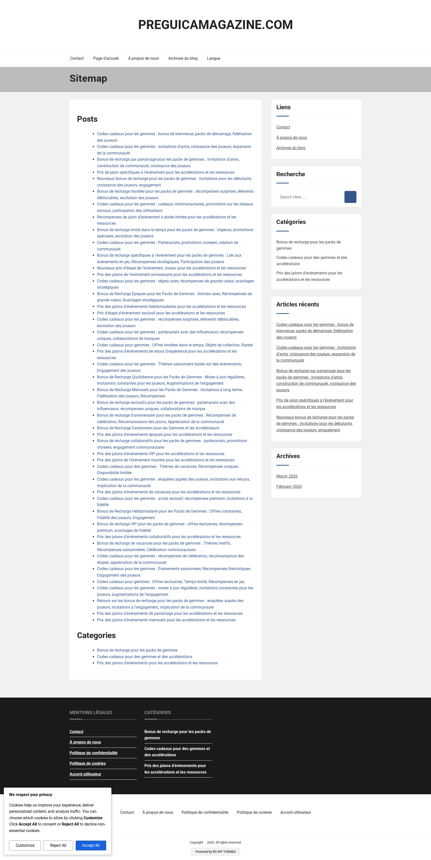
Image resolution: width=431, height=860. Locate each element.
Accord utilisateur (85, 774)
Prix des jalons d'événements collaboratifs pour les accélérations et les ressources (169, 536)
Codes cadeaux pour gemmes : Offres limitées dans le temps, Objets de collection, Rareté (175, 345)
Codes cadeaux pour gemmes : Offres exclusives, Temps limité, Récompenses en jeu (171, 581)
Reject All (58, 845)
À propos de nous (143, 58)
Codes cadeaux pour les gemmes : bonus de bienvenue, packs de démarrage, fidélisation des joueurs (315, 331)
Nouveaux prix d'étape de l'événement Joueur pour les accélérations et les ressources (171, 268)
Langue (213, 58)
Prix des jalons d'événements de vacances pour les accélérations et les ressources (168, 492)
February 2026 (289, 486)
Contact (77, 58)
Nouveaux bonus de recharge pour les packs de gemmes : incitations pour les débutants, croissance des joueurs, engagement (315, 423)
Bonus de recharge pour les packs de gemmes (137, 650)
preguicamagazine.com (215, 24)
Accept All (91, 845)
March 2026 (287, 476)
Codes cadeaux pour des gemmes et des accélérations (144, 656)
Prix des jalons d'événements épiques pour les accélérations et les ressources (164, 434)
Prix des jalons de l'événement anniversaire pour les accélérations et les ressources (169, 274)
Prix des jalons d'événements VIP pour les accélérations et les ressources (160, 453)
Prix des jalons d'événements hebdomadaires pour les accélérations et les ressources (171, 306)
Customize (25, 845)
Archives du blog (183, 58)
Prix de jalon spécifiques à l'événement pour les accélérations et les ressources (165, 172)
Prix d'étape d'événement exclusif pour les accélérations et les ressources (161, 313)
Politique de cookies (88, 763)
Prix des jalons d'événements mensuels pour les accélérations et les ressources (166, 620)
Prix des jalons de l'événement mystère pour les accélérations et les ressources (165, 460)
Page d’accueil (106, 58)
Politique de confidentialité (93, 753)
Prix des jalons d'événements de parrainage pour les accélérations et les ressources (170, 613)
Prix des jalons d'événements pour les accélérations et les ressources (157, 663)
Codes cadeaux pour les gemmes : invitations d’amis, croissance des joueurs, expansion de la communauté (316, 354)
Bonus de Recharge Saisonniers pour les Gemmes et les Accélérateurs (158, 428)
